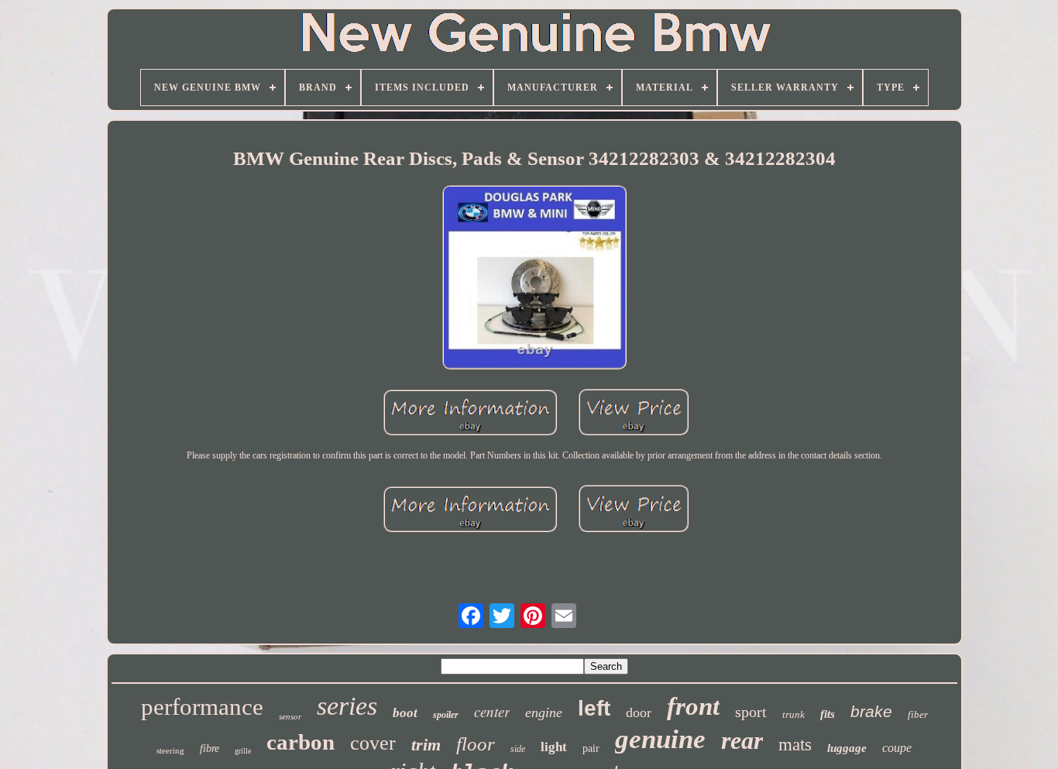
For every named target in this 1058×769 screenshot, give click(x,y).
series (347, 706)
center (492, 711)
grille (243, 751)
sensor (290, 716)
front (693, 706)
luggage (847, 748)
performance (202, 706)
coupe (897, 747)
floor (475, 743)
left (594, 708)
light (554, 747)
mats (795, 744)
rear (742, 740)
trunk (793, 714)
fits (827, 714)
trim (426, 744)
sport (751, 711)
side (517, 748)
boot (405, 712)
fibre (209, 748)
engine (543, 712)
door (638, 712)
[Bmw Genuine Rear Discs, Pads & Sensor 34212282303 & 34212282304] (534, 279)
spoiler (446, 714)
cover (373, 743)
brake (871, 711)
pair (590, 748)
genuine (660, 739)
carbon (300, 742)
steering (170, 750)
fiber (918, 714)
